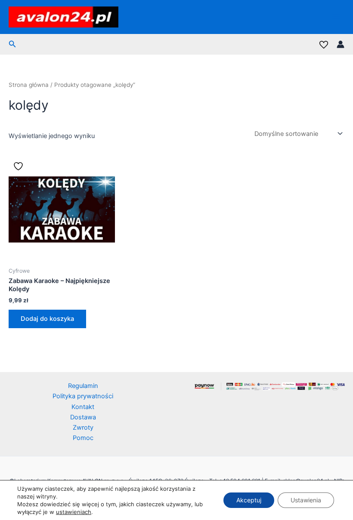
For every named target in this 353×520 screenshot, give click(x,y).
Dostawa (83, 417)
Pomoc (83, 438)
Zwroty (83, 427)
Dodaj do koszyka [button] (47, 319)
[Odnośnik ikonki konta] (340, 44)
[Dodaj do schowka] (19, 166)
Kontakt (82, 407)
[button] (12, 44)
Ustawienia (306, 500)
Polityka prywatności (83, 396)
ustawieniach (73, 511)
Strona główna (29, 84)
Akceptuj (248, 500)
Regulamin (83, 386)
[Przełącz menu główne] (335, 16)
